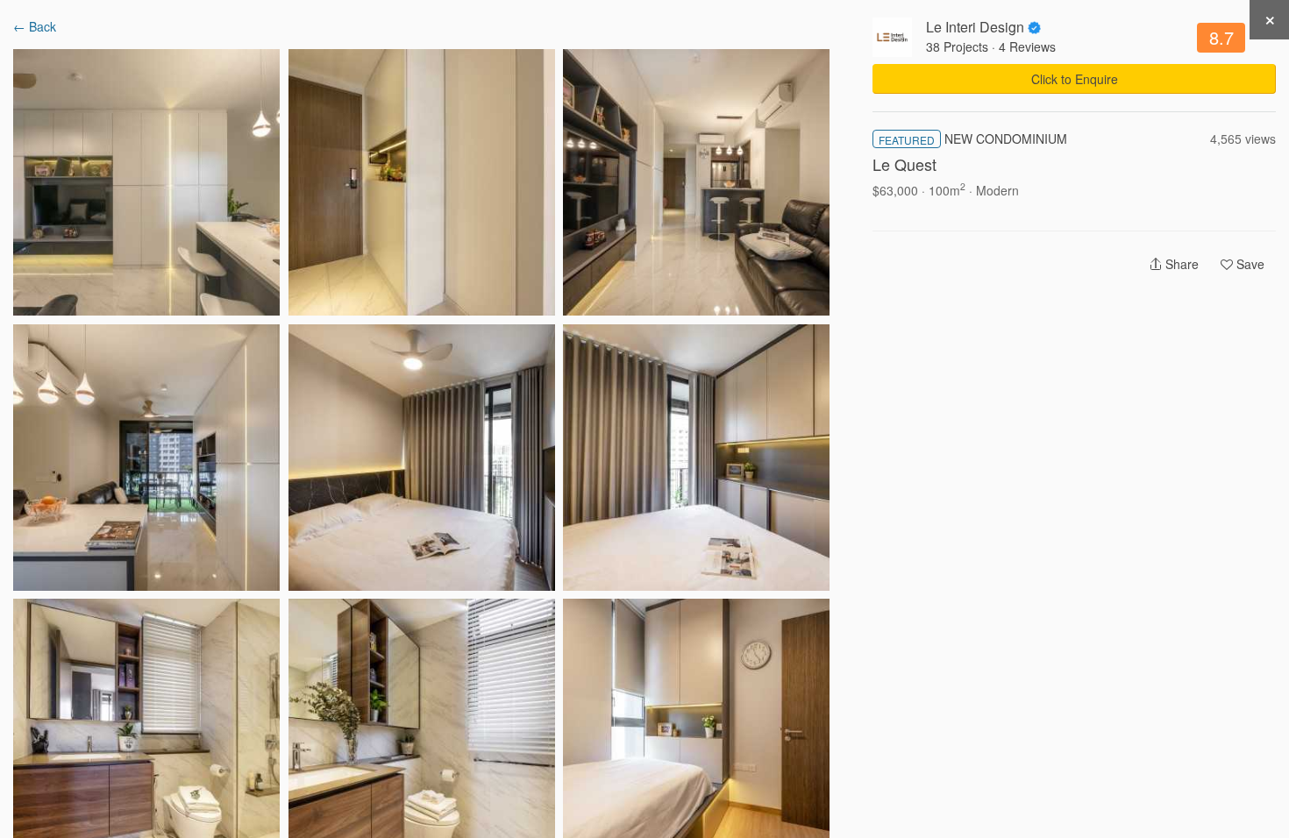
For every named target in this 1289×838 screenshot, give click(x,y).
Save (1248, 264)
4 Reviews (1027, 46)
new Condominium (1005, 138)
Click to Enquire (1074, 79)
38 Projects (957, 46)
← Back (34, 26)
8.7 (1221, 37)
